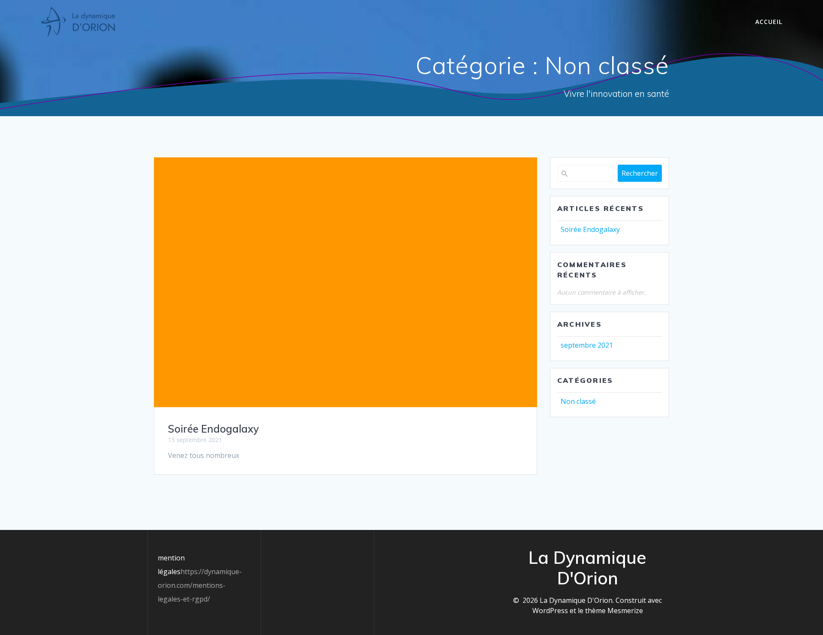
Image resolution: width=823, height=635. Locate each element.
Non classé (578, 401)
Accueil (768, 22)
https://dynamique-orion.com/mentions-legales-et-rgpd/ (200, 585)
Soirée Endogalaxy (213, 428)
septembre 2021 (587, 345)
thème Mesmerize (614, 610)
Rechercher (640, 173)
